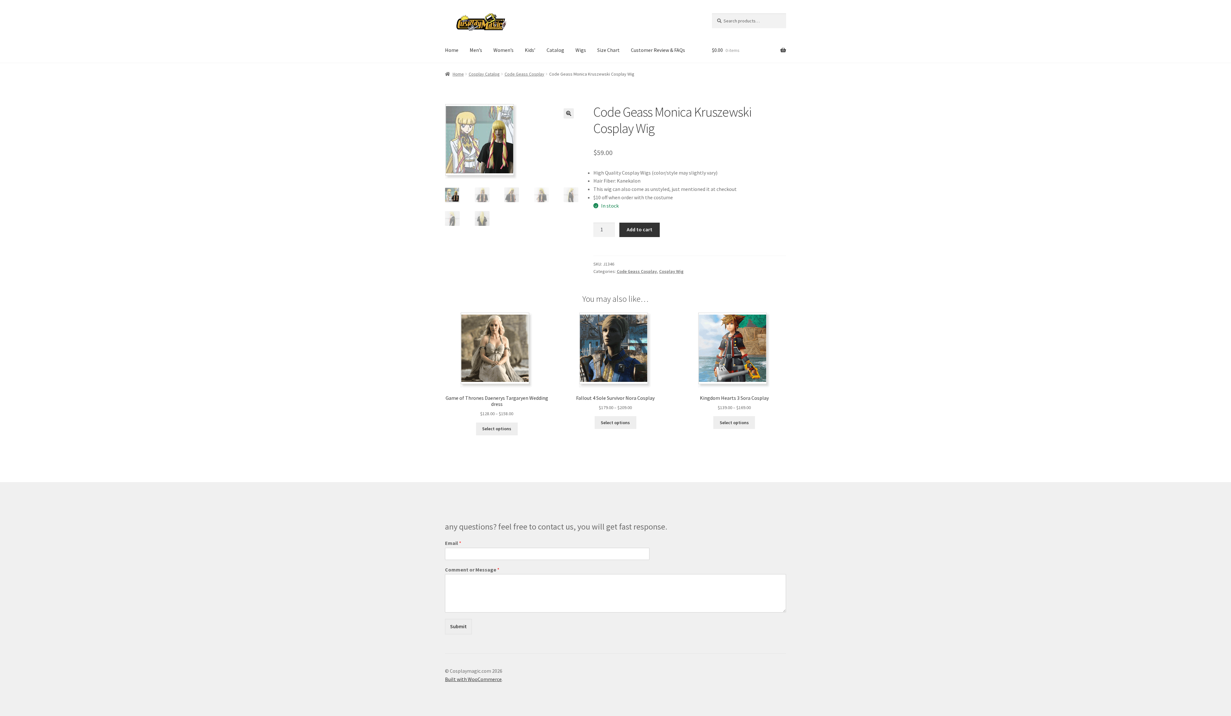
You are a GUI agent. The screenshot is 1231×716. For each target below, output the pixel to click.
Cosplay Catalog (484, 74)
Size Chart (608, 50)
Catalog (555, 50)
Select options (496, 429)
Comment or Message (472, 569)
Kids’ (530, 50)
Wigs (580, 50)
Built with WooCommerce (473, 679)
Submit (458, 626)
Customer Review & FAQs (658, 50)
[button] (569, 113)
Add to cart (639, 229)
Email (453, 543)
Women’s (503, 50)
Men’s (476, 50)
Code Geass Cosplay (524, 74)
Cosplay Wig (671, 271)
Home (451, 50)
